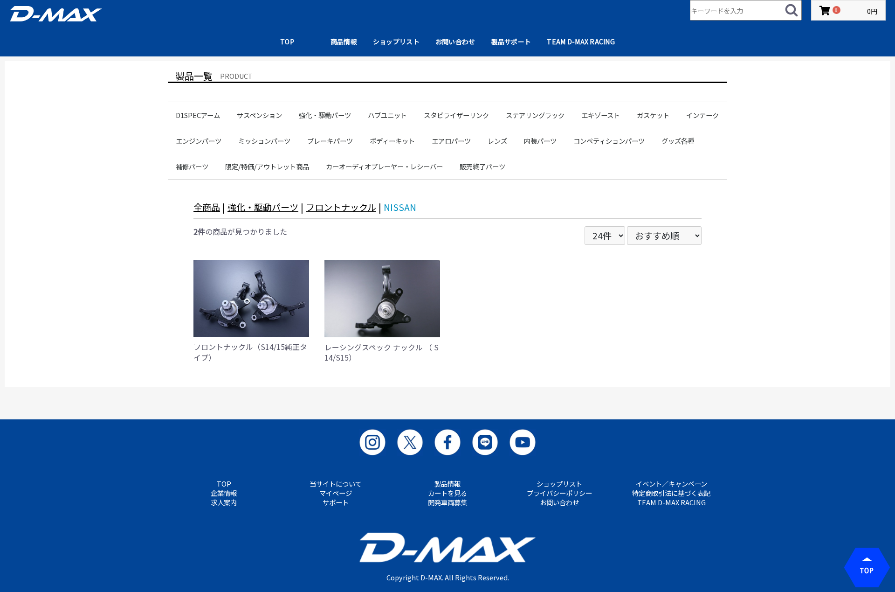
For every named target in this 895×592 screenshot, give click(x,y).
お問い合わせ (455, 41)
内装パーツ (540, 141)
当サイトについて (336, 483)
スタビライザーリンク (456, 115)
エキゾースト (600, 115)
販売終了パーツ (482, 166)
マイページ (335, 493)
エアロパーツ (451, 141)
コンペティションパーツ (609, 141)
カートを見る (447, 493)
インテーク (702, 115)
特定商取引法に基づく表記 (671, 493)
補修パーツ (192, 166)
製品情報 (447, 483)
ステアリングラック (535, 115)
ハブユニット (387, 115)
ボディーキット (392, 141)
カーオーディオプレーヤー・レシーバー (384, 166)
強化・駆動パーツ (325, 115)
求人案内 (224, 502)
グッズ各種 (677, 141)
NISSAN (400, 207)
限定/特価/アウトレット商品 (267, 166)
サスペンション (259, 115)
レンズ (497, 141)
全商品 (206, 207)
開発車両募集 (447, 502)
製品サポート (511, 41)
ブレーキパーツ (330, 141)
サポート (336, 502)
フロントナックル (341, 207)
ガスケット (653, 115)
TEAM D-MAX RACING (581, 41)
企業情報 (224, 493)
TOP (287, 41)
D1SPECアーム (198, 115)
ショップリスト (396, 41)
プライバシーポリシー (559, 493)
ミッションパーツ (264, 141)
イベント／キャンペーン (671, 483)
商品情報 (343, 41)
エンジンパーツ (198, 141)
